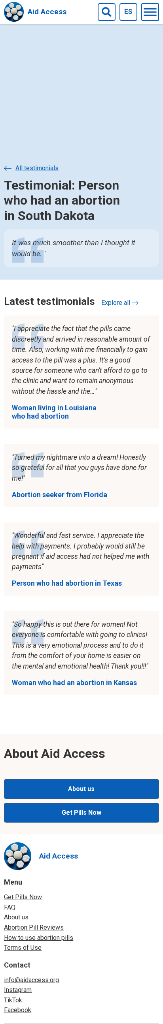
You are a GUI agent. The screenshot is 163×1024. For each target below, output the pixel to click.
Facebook (17, 1010)
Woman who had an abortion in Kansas (74, 682)
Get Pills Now (81, 812)
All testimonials (37, 168)
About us (81, 789)
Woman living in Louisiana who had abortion (54, 412)
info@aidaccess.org (31, 980)
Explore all (118, 302)
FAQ (9, 907)
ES (128, 11)
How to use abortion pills (38, 937)
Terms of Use (23, 947)
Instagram (18, 990)
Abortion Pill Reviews (34, 927)
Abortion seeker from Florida (59, 494)
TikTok (13, 1000)
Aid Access (47, 11)
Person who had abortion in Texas (67, 583)
